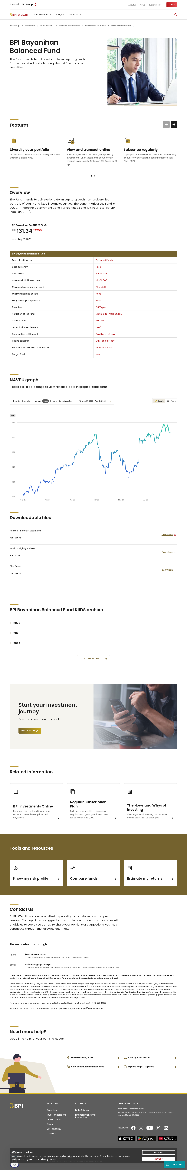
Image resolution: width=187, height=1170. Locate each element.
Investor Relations (56, 1115)
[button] (91, 176)
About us (132, 5)
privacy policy (48, 1159)
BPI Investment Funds (121, 25)
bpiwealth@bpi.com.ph (68, 1003)
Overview (52, 1110)
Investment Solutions (95, 25)
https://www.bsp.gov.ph (91, 1008)
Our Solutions (46, 25)
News (142, 5)
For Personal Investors (69, 25)
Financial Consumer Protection (85, 1116)
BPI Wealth (30, 25)
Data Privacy (82, 1110)
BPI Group (14, 25)
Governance (54, 1119)
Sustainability (154, 5)
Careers (51, 1133)
